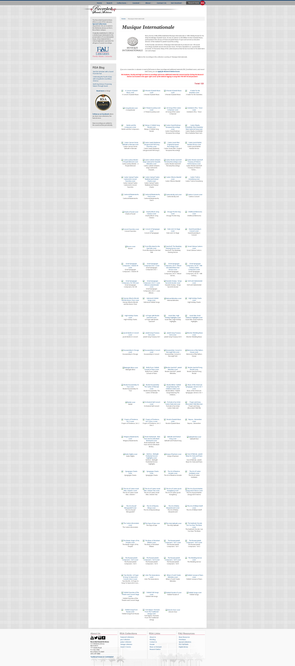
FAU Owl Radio (184, 644)
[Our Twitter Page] (96, 638)
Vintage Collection (126, 644)
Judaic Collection (125, 642)
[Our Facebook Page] (103, 638)
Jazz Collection (125, 640)
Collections (122, 3)
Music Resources (184, 637)
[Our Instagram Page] (100, 638)
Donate (152, 644)
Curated (136, 3)
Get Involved (176, 3)
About (148, 3)
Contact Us (161, 3)
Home (99, 3)
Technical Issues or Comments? (102, 657)
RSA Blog (152, 640)
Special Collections (185, 642)
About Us (153, 637)
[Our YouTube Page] (92, 638)
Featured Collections (127, 637)
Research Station (194, 3)
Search (109, 3)
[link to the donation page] (103, 102)
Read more (100, 91)
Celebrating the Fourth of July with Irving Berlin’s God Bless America (102, 79)
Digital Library (183, 647)
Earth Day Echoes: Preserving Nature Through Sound (102, 85)
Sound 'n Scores (125, 647)
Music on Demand (155, 647)
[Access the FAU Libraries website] (103, 51)
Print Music (182, 640)
